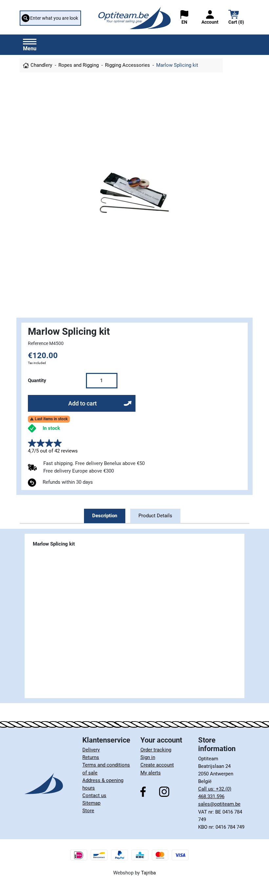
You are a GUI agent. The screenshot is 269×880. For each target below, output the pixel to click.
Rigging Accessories (127, 65)
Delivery (91, 750)
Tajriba (148, 873)
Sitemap (91, 803)
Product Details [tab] (155, 516)
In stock (51, 428)
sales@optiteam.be (219, 804)
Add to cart (82, 403)
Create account (157, 765)
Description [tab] (104, 516)
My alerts (150, 773)
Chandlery (41, 65)
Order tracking (155, 750)
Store (88, 811)
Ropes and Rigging (78, 65)
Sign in (147, 757)
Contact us (94, 795)
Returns (90, 757)
